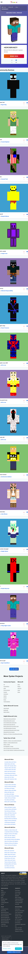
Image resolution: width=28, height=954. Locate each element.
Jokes (5, 688)
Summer (17, 904)
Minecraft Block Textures (10, 813)
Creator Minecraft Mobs (10, 784)
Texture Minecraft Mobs (10, 786)
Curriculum (18, 892)
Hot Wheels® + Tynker (8, 746)
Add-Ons (19, 688)
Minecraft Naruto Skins (10, 771)
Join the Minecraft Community (10, 722)
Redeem (17, 895)
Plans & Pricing (18, 900)
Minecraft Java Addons (10, 837)
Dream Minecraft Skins (10, 773)
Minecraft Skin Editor (6, 914)
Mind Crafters (6, 712)
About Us (3, 892)
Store (2, 904)
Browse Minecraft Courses (9, 720)
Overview (17, 890)
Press (2, 895)
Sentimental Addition (6, 476)
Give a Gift (17, 894)
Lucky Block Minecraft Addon (11, 831)
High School (18, 917)
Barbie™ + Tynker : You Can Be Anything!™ (12, 740)
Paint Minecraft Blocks (10, 811)
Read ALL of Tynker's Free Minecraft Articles (13, 734)
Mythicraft (6, 710)
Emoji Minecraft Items (10, 858)
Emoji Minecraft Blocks (10, 816)
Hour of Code (4, 926)
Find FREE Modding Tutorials (10, 728)
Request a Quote (19, 931)
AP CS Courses (18, 919)
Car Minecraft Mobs (9, 794)
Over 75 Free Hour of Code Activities (11, 748)
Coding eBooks (4, 902)
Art (4, 684)
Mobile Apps (4, 899)
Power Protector (5, 328)
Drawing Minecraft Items (10, 864)
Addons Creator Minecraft (11, 830)
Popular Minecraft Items (10, 856)
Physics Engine (7, 690)
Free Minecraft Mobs (10, 800)
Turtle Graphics (7, 701)
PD (16, 926)
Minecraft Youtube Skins (10, 765)
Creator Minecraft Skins (10, 769)
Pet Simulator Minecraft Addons (12, 839)
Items (19, 690)
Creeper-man (4, 253)
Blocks (19, 686)
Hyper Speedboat (5, 663)
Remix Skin (14, 56)
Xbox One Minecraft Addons (11, 841)
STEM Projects (18, 929)
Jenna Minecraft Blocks (10, 824)
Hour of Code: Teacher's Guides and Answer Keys (14, 750)
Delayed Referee (5, 216)
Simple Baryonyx (5, 588)
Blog (2, 890)
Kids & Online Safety (6, 940)
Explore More (14, 669)
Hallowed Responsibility (7, 290)
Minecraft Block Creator (10, 807)
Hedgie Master (4, 551)
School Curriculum (19, 910)
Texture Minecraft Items (10, 862)
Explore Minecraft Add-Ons (9, 724)
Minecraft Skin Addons (10, 835)
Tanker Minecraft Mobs (10, 798)
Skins (16, 7)
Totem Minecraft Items (10, 860)
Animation (6, 694)
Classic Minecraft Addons (11, 845)
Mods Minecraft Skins (10, 764)
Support (3, 894)
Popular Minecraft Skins (10, 767)
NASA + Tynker (7, 744)
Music (5, 699)
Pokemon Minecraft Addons (11, 843)
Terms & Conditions (6, 937)
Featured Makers (19, 899)
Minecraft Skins (5, 912)
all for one (3, 365)
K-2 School (17, 921)
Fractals (5, 692)
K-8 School (17, 922)
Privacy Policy (5, 939)
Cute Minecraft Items (10, 867)
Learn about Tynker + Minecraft (14, 12)
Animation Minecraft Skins (11, 775)
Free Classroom (19, 912)
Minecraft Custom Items (10, 852)
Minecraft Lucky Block (10, 815)
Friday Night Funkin (6, 625)
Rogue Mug (3, 104)
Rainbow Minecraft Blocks (11, 818)
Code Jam (3, 924)
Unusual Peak (4, 179)
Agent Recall (6, 708)
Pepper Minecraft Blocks (10, 820)
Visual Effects (6, 686)
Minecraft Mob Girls (9, 792)
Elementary (18, 914)
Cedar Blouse (4, 514)
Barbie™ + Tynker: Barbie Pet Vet (10, 742)
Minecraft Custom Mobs (10, 801)
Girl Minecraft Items (9, 866)
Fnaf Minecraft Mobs (10, 788)
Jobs (2, 897)
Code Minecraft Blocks (10, 822)
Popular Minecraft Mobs (10, 790)
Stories (5, 697)
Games (5, 696)
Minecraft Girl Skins (9, 777)
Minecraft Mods (5, 922)
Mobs (19, 692)
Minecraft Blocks (5, 917)
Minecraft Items (5, 921)
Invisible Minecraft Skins (10, 762)
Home (4, 7)
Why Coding (18, 897)
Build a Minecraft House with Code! (11, 726)
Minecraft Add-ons (5, 919)
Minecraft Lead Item (9, 850)
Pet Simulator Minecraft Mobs (12, 796)
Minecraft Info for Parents (9, 732)
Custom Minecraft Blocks (10, 809)
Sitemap (3, 900)
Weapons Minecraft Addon (11, 833)
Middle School (18, 915)
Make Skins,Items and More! (10, 718)
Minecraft (10, 7)
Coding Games (4, 909)
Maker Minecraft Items (10, 854)
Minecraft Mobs (5, 915)
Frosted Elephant (5, 142)
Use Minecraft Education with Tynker (11, 730)
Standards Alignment (20, 924)
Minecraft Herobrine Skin (11, 779)
